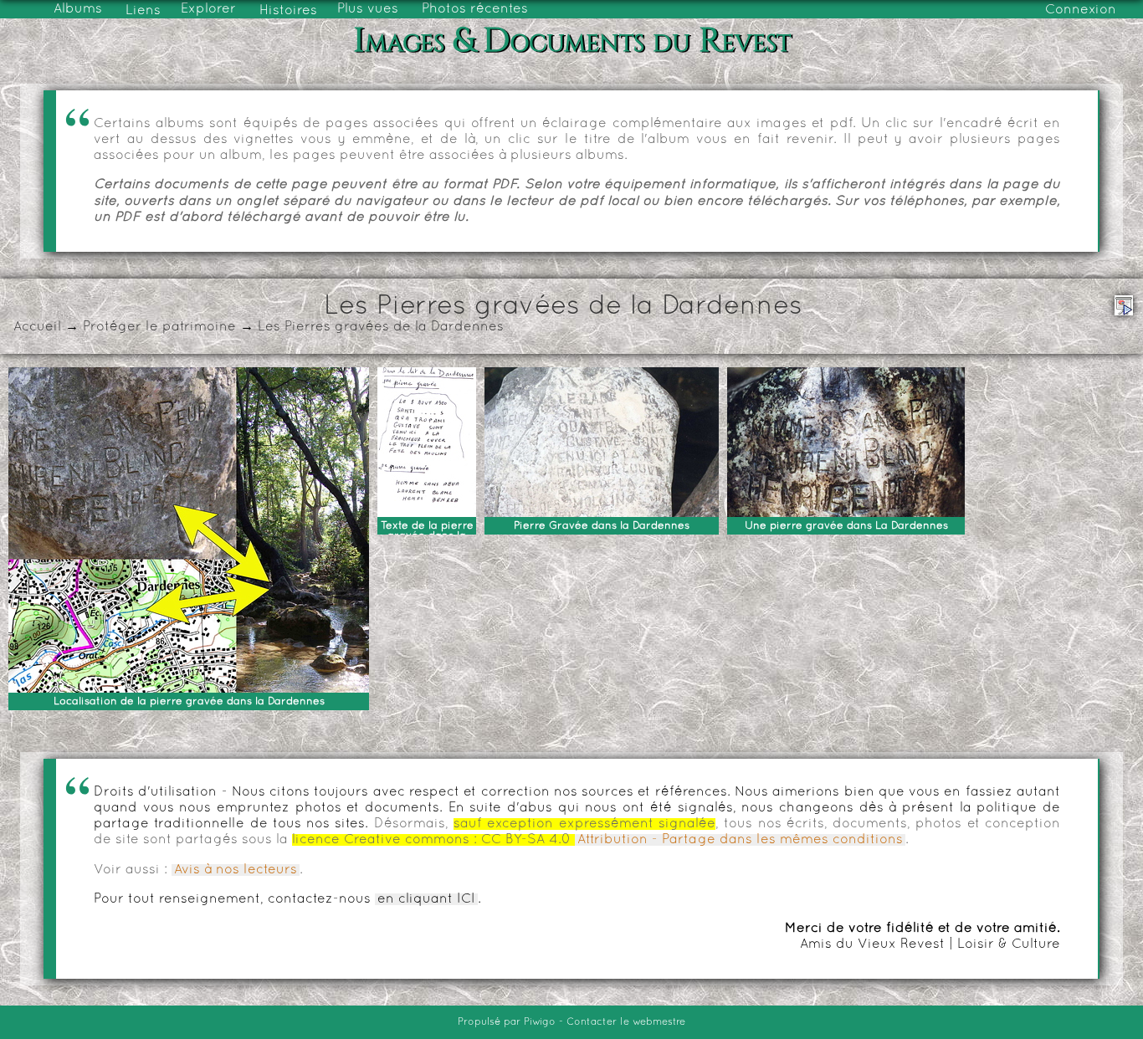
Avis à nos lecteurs (235, 870)
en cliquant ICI (426, 899)
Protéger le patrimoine (159, 327)
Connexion (1080, 10)
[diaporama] (1124, 305)
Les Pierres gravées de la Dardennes (381, 327)
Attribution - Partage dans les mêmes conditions (740, 840)
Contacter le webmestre (625, 1022)
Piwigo (540, 1022)
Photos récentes (475, 9)
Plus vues (367, 9)
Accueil (37, 327)
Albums (78, 9)
